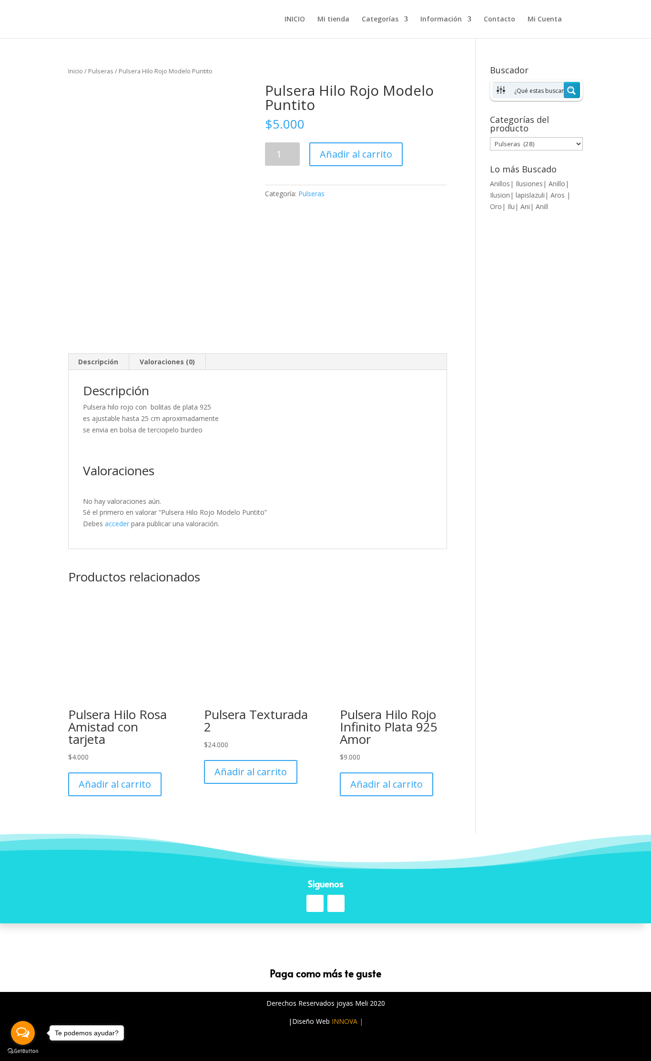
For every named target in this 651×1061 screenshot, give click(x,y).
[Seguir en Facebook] (315, 903)
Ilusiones (529, 183)
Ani (525, 206)
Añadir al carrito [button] (115, 784)
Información (441, 19)
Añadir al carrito (356, 154)
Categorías (380, 19)
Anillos (500, 183)
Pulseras (100, 71)
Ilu (511, 206)
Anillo (557, 183)
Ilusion (500, 195)
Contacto (499, 19)
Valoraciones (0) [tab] (167, 361)
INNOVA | (347, 1021)
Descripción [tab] (98, 361)
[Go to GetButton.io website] (23, 1051)
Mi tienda (333, 19)
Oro (496, 206)
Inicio (75, 71)
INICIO (295, 19)
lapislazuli (530, 195)
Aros (558, 195)
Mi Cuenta (545, 19)
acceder (117, 523)
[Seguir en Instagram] (336, 903)
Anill (542, 206)
